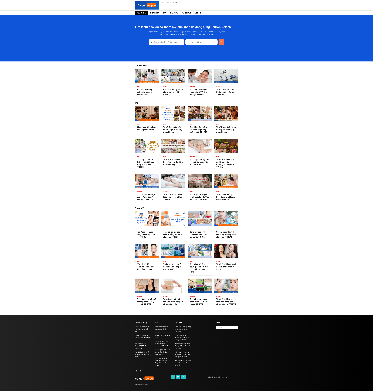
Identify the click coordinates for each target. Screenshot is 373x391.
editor (138, 86)
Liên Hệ (163, 2)
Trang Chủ (141, 13)
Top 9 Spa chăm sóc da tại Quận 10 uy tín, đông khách (172, 129)
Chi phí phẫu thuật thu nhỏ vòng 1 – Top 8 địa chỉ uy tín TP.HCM (226, 234)
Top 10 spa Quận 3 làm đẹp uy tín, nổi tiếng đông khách (226, 129)
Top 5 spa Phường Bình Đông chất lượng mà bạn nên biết (225, 197)
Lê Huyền (192, 86)
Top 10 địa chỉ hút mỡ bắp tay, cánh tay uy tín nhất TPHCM (146, 301)
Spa (164, 13)
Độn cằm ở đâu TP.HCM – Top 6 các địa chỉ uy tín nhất (145, 266)
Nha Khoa (154, 13)
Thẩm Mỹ (174, 13)
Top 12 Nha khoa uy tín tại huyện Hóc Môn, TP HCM (226, 92)
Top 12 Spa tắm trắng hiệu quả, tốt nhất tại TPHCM (172, 197)
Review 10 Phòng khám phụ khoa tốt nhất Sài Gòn (145, 92)
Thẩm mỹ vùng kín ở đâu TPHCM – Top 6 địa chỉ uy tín (172, 266)
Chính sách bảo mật (171, 2)
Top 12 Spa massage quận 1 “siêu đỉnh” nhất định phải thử (146, 197)
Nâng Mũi (186, 13)
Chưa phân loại (142, 66)
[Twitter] (178, 377)
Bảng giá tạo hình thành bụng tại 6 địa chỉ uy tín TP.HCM (198, 234)
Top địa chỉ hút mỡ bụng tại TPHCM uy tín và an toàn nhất (173, 301)
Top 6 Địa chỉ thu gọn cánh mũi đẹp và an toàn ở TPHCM (199, 301)
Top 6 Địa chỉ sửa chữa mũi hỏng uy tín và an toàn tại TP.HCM (226, 301)
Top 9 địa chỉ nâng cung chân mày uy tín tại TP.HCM (146, 234)
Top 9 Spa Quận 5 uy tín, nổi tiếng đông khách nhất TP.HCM (199, 129)
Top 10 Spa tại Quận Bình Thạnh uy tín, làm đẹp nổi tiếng (173, 162)
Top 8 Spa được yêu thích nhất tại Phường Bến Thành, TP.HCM (199, 197)
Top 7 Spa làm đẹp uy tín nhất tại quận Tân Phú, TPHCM (199, 162)
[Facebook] (173, 377)
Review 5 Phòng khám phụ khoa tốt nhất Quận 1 (173, 92)
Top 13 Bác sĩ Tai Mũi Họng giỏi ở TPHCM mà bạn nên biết (199, 92)
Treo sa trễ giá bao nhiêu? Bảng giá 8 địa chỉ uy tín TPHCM (172, 234)
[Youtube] (183, 377)
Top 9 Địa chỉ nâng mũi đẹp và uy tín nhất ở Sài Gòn (226, 266)
